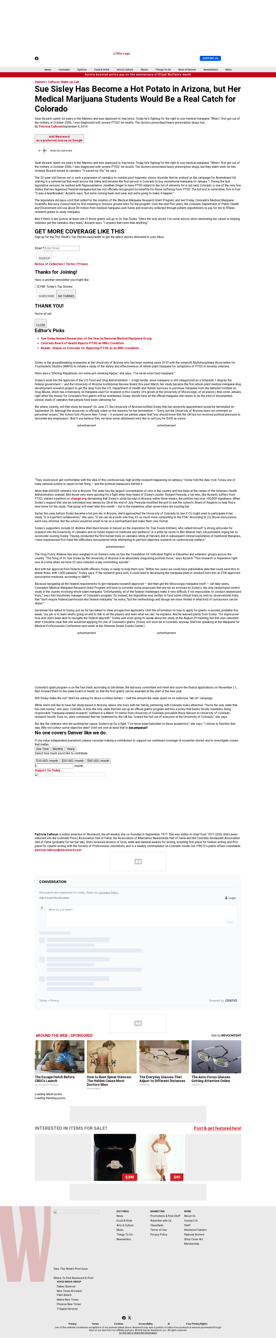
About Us (189, 1215)
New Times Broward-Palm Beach (69, 1292)
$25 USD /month (73, 761)
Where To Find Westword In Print (73, 1277)
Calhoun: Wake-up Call (63, 82)
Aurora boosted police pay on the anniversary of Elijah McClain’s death (138, 74)
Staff (187, 1225)
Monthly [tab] (58, 749)
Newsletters (211, 69)
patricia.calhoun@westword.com (58, 850)
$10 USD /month (47, 761)
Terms (70, 264)
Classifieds (156, 1225)
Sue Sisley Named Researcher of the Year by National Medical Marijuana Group (96, 338)
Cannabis (64, 69)
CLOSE (40, 325)
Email (39, 248)
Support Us (210, 58)
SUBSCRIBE (46, 296)
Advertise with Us (160, 1220)
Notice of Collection (49, 264)
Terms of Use (158, 1229)
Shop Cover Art (193, 1239)
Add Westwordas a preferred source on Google (59, 138)
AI (169, 1324)
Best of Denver (187, 69)
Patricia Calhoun (50, 126)
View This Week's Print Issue (71, 1268)
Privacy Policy (158, 1234)
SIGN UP (44, 258)
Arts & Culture (125, 69)
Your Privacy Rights (196, 1324)
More (228, 69)
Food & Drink (101, 69)
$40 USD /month (98, 761)
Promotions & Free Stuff (165, 1215)
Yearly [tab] (71, 749)
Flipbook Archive (194, 1234)
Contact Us (191, 1220)
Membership (191, 1243)
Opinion (82, 69)
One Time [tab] (42, 749)
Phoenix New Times (69, 1304)
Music (144, 69)
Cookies (118, 1324)
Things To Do (163, 69)
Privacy (82, 264)
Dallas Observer (66, 1286)
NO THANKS (66, 296)
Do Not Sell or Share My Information (138, 1333)
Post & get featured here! (217, 1128)
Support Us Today (47, 770)
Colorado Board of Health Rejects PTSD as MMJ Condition (82, 343)
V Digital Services (67, 1308)
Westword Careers (195, 1229)
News (47, 69)
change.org (79, 498)
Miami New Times (67, 1299)
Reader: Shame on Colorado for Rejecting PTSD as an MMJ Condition (90, 348)
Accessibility (145, 1324)
